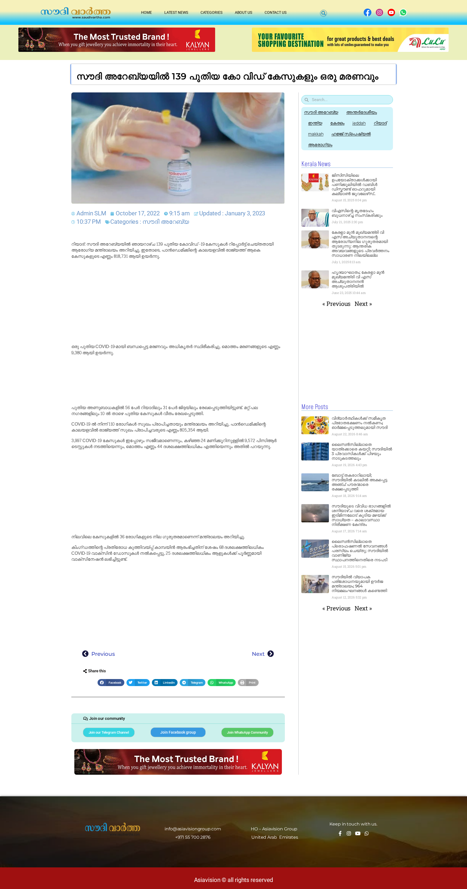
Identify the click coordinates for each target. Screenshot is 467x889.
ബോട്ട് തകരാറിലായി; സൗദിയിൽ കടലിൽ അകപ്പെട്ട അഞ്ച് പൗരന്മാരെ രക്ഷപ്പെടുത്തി (360, 482)
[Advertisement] (178, 301)
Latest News (176, 12)
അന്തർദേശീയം (361, 112)
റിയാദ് (380, 123)
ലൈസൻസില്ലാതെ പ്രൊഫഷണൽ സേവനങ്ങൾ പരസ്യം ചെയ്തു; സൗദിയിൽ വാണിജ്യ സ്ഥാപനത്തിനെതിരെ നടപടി (360, 550)
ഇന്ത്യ (315, 123)
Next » (363, 304)
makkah (315, 133)
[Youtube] (357, 833)
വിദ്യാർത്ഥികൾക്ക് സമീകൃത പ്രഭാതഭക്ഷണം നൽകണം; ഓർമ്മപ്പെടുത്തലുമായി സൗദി (360, 423)
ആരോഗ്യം (320, 144)
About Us (243, 12)
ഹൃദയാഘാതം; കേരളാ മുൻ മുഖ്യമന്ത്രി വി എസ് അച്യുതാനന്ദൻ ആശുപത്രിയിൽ (358, 279)
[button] (323, 13)
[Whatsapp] (366, 833)
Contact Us (275, 12)
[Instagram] (348, 833)
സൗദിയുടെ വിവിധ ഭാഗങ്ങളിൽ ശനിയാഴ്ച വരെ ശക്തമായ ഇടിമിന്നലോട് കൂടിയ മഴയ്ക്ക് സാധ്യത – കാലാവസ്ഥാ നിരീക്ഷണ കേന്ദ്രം (361, 515)
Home (146, 12)
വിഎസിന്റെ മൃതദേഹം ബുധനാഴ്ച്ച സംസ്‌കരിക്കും (357, 213)
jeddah (358, 123)
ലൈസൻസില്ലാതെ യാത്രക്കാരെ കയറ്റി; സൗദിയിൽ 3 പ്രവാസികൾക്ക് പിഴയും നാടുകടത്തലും (362, 451)
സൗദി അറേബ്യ (165, 221)
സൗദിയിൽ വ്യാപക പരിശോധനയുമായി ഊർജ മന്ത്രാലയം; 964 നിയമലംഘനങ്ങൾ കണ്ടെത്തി (359, 583)
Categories (211, 12)
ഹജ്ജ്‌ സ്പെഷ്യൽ (351, 133)
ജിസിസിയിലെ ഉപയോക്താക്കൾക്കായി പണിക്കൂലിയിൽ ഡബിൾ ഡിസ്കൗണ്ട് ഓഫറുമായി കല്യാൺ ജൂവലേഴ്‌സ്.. (354, 184)
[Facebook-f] (340, 833)
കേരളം (337, 123)
